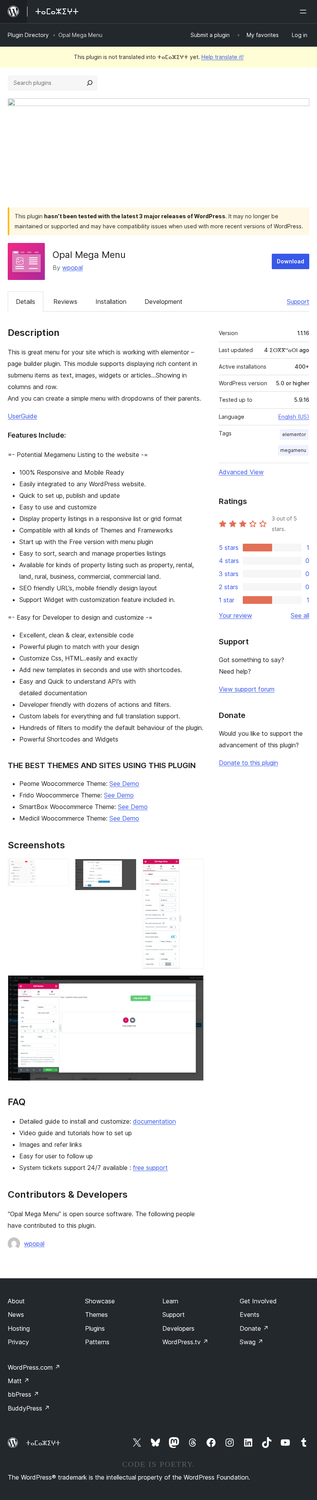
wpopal (72, 267)
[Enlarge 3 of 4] (193, 869)
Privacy (18, 1342)
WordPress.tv (185, 1342)
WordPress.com (34, 1367)
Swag (251, 1342)
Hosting (19, 1328)
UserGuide (22, 416)
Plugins (95, 1328)
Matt (18, 1381)
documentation (154, 1121)
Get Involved (258, 1301)
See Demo (124, 783)
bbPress (23, 1394)
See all (300, 615)
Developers (178, 1328)
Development (163, 301)
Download (290, 261)
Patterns (97, 1342)
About (16, 1301)
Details (25, 301)
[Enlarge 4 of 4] (193, 985)
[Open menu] (304, 11)
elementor (294, 434)
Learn (170, 1301)
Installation (110, 301)
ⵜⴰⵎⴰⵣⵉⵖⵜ (43, 1443)
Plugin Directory (28, 35)
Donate (254, 1328)
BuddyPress (29, 1408)
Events (249, 1314)
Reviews (65, 301)
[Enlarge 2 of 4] (126, 869)
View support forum (246, 689)
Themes (96, 1314)
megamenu (293, 450)
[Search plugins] (89, 83)
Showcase (100, 1301)
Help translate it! (222, 57)
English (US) (293, 416)
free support (150, 1167)
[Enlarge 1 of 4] (58, 869)
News (16, 1314)
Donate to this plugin (248, 763)
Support (298, 301)
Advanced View (241, 472)
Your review (235, 615)
